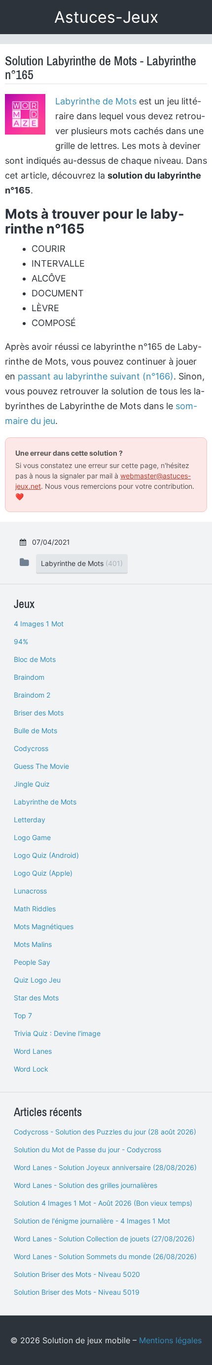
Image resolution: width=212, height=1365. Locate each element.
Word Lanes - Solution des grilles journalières (85, 1185)
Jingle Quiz (32, 784)
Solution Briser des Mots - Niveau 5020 (77, 1274)
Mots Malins (33, 944)
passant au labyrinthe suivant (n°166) (96, 376)
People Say (32, 962)
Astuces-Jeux (106, 17)
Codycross (31, 748)
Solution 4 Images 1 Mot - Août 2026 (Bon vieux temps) (103, 1203)
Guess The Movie (41, 766)
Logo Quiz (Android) (46, 855)
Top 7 (23, 1015)
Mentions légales (170, 1340)
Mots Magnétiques (43, 926)
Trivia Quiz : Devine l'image (57, 1033)
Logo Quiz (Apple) (43, 873)
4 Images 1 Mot (39, 623)
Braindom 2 (32, 695)
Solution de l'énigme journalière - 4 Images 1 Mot (92, 1221)
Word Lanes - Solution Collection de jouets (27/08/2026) (104, 1238)
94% (21, 641)
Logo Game (32, 837)
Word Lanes (33, 1051)
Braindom (29, 677)
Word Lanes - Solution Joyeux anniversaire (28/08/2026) (105, 1167)
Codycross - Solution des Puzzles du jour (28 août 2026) (105, 1132)
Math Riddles (35, 908)
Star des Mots (36, 997)
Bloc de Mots (35, 659)
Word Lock (31, 1069)
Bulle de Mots (35, 730)
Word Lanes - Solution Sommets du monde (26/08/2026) (105, 1256)
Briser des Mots (39, 712)
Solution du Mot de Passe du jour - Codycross (87, 1149)
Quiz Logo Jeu (37, 980)
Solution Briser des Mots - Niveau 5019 (77, 1292)
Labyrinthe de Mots (96, 101)
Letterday (29, 819)
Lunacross (30, 891)
